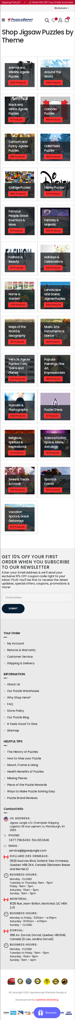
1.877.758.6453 (19, 840)
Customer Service (20, 657)
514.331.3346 (40, 840)
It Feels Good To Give (22, 724)
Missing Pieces (17, 778)
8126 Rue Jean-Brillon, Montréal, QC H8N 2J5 (38, 906)
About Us (13, 684)
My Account (15, 643)
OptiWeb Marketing (47, 999)
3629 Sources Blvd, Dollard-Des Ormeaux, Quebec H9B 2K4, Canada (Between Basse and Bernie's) (40, 865)
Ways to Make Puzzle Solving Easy (31, 791)
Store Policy (15, 711)
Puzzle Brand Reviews (22, 798)
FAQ (10, 704)
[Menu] (3, 20)
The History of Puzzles (22, 752)
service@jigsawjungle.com (27, 851)
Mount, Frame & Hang (22, 765)
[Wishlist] (53, 20)
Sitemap (13, 730)
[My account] (60, 20)
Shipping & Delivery (21, 663)
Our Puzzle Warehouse (23, 691)
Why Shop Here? (19, 697)
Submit (13, 608)
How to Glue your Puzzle (24, 758)
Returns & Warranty (21, 650)
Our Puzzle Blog (18, 717)
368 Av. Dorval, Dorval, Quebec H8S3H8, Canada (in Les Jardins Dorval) (38, 937)
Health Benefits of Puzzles (25, 771)
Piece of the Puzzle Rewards (27, 785)
